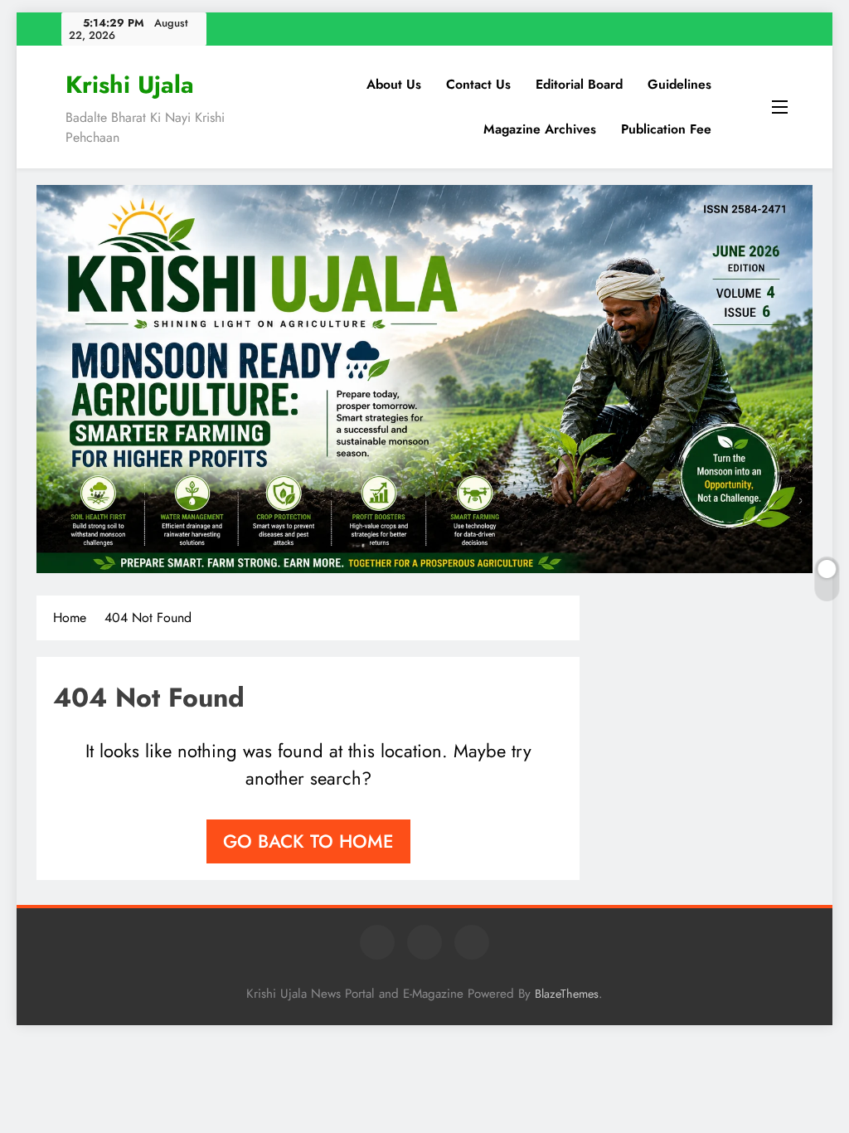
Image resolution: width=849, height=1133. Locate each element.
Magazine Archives (539, 129)
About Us (393, 84)
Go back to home (308, 841)
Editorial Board (579, 84)
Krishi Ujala (129, 84)
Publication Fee (666, 129)
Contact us (478, 84)
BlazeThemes (567, 993)
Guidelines (679, 84)
